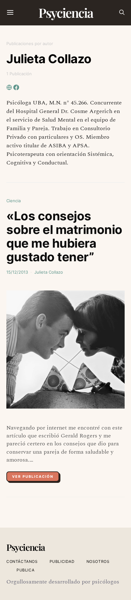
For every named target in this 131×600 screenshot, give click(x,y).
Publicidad (62, 561)
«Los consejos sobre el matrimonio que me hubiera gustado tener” (64, 236)
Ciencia (13, 200)
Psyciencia (65, 12)
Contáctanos (22, 561)
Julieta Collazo (48, 272)
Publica (25, 570)
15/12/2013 (17, 272)
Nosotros (98, 561)
